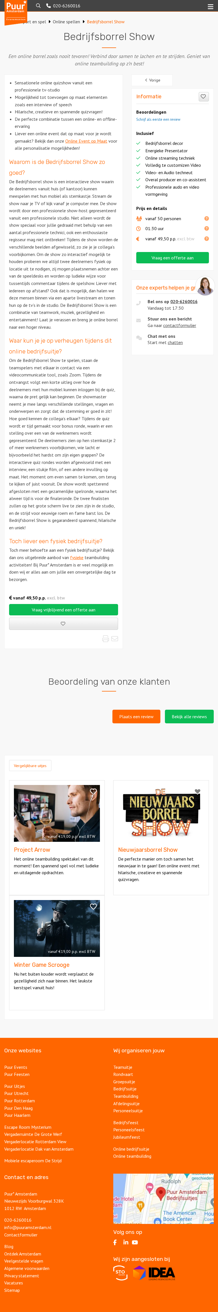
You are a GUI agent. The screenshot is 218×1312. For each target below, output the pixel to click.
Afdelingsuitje (126, 1103)
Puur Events (15, 1067)
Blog (8, 1246)
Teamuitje (122, 1067)
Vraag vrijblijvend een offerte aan (63, 610)
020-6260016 (184, 301)
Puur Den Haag (18, 1108)
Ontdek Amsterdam (22, 1254)
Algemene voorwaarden (26, 1268)
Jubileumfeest (126, 1137)
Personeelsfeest (129, 1129)
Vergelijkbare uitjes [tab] (30, 765)
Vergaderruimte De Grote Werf (33, 1134)
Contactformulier (20, 1235)
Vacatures (13, 1283)
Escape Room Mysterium (27, 1127)
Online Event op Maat (86, 141)
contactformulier (179, 325)
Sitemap (12, 1290)
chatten (175, 342)
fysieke (76, 557)
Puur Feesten (17, 1074)
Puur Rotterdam (19, 1100)
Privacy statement (22, 1275)
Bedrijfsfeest (126, 1122)
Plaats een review (136, 716)
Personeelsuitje (128, 1110)
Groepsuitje (124, 1081)
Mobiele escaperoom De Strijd (33, 1160)
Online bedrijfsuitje (131, 1149)
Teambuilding (125, 1096)
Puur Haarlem (17, 1115)
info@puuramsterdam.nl (27, 1227)
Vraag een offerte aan (173, 258)
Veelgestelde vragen (23, 1261)
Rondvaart (123, 1074)
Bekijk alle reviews (189, 716)
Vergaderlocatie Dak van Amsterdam (39, 1149)
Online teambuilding (132, 1156)
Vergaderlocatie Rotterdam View (35, 1141)
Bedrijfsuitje (125, 1089)
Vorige (154, 80)
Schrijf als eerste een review (158, 119)
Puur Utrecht (16, 1093)
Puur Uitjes (14, 1086)
